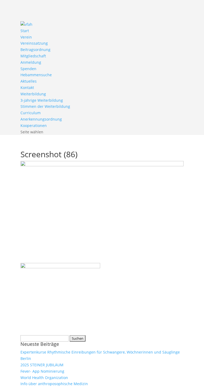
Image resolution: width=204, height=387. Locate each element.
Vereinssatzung (34, 43)
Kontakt (27, 87)
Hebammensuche (36, 74)
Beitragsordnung (35, 49)
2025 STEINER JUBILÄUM (41, 364)
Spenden (28, 68)
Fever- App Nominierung (42, 371)
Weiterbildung (33, 93)
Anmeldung (30, 62)
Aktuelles (28, 81)
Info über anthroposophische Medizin (54, 383)
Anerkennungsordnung (41, 119)
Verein (26, 37)
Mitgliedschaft (33, 55)
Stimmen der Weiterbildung (45, 106)
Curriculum (30, 112)
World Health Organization (44, 377)
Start (24, 30)
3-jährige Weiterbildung (41, 100)
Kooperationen (33, 125)
